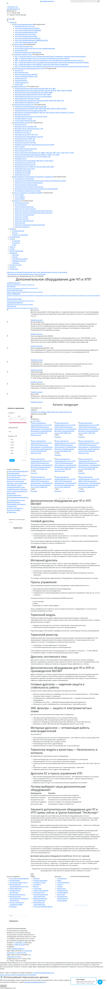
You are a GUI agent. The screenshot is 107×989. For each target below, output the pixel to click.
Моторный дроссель (21, 72)
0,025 (12, 447)
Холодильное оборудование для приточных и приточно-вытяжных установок (40, 181)
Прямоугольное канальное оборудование (29, 183)
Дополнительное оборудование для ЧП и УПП (29, 68)
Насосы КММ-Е (20, 197)
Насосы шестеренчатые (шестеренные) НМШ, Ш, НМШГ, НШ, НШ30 (37, 155)
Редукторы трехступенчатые (24, 221)
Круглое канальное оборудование (26, 185)
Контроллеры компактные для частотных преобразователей (35, 48)
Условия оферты (62, 892)
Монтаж (15, 233)
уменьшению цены (65, 412)
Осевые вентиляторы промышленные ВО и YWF (30, 110)
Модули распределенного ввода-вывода (28, 52)
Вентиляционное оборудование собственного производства (34, 177)
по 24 (36, 421)
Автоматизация (19, 44)
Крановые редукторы (22, 203)
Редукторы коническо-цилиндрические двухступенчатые (33, 211)
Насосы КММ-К (20, 199)
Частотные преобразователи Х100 (26, 32)
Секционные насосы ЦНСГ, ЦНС (25, 163)
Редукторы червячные (22, 227)
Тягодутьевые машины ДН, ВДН (25, 121)
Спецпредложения (63, 882)
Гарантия (36, 878)
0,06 (12, 453)
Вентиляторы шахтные (22, 114)
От (9, 416)
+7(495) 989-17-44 (12, 7)
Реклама (15, 257)
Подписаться (17, 528)
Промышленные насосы (22, 123)
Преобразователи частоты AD (25, 26)
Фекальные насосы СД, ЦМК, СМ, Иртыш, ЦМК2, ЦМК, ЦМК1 (34, 167)
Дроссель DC (19, 70)
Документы (16, 243)
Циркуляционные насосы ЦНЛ (25, 169)
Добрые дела (14, 269)
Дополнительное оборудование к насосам (29, 137)
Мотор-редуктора (20, 205)
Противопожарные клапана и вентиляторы (29, 187)
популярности (35, 412)
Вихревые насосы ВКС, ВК (23, 131)
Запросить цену (36, 435)
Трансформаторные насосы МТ (25, 165)
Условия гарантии (18, 231)
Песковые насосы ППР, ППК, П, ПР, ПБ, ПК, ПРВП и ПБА (32, 157)
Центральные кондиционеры (24, 179)
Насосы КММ (19, 195)
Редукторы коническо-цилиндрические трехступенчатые (33, 213)
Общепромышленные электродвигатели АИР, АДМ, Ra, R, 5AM (35, 88)
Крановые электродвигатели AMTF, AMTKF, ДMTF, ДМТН (33, 94)
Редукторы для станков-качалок (25, 209)
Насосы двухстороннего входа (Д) (26, 149)
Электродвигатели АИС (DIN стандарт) (27, 98)
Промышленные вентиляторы (24, 104)
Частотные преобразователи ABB (26, 36)
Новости (12, 247)
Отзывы (12, 249)
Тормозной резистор (22, 82)
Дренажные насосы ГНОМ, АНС (25, 139)
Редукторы (17, 201)
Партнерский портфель (20, 259)
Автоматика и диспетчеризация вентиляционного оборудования (36, 189)
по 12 (32, 421)
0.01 (12, 439)
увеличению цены (53, 412)
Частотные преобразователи (23, 24)
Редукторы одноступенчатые (24, 215)
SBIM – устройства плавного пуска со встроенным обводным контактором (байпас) (42, 58)
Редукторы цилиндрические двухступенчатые (30, 225)
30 (68, 498)
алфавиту (43, 412)
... (66, 498)
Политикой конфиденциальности (35, 982)
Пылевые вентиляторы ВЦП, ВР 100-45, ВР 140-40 (31, 116)
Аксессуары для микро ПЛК (24, 46)
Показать (12, 460)
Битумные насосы (21, 125)
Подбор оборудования (40, 890)
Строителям (37, 888)
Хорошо (3, 986)
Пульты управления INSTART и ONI (26, 76)
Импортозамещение (16, 251)
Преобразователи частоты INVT (25, 34)
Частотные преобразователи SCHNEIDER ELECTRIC (31, 40)
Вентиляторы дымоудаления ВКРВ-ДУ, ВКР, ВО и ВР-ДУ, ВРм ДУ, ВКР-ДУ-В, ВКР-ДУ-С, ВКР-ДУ (44, 112)
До (19, 416)
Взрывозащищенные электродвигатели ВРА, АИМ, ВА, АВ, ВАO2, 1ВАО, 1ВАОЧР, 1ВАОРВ (43, 90)
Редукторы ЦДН (20, 223)
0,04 (12, 450)
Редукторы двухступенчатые (24, 207)
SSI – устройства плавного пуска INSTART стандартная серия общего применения (41, 64)
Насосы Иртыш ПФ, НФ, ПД (23, 151)
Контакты (13, 267)
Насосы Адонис (20, 147)
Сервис (12, 229)
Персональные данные (7, 975)
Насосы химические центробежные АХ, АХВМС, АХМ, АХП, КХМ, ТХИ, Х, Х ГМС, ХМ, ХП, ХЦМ (44, 153)
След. (71, 498)
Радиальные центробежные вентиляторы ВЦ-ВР (31, 106)
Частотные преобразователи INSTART (27, 28)
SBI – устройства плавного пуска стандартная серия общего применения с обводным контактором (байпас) (50, 56)
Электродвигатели (20, 86)
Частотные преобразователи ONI (26, 42)
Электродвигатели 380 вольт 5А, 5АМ (27, 102)
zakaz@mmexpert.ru (47, 1)
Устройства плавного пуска (23, 54)
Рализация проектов (19, 261)
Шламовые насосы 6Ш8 (23, 171)
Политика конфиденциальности (43, 973)
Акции (14, 245)
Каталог (12, 22)
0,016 (12, 445)
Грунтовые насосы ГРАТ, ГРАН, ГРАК (26, 135)
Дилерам (13, 253)
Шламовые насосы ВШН (23, 173)
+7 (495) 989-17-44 (19, 943)
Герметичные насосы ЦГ (23, 133)
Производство (62, 878)
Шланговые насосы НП (22, 175)
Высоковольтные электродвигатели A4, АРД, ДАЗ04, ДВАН (33, 92)
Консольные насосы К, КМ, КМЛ (25, 143)
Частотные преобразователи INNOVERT (28, 30)
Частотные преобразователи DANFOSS (27, 38)
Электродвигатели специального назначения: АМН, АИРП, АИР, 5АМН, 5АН (39, 100)
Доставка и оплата (16, 265)
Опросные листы (38, 892)
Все (39, 421)
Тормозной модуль (21, 80)
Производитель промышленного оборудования (62, 898)
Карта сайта (61, 894)
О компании (16, 241)
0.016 (12, 442)
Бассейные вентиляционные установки (28, 191)
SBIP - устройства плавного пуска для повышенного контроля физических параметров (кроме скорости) (49, 60)
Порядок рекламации (40, 880)
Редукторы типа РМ (21, 217)
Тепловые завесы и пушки (23, 119)
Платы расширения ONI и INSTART (26, 74)
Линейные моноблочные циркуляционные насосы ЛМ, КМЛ (34, 145)
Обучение (15, 255)
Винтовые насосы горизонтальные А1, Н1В (29, 129)
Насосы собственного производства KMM (28, 193)
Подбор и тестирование (20, 235)
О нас (12, 239)
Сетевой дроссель (21, 78)
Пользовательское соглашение (25, 975)
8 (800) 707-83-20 (19, 945)
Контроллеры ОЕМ (21, 50)
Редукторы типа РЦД (21, 219)
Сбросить (24, 460)
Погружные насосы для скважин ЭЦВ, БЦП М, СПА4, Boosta (34, 161)
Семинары (15, 263)
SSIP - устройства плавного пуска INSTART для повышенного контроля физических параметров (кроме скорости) (52, 66)
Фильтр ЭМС (19, 84)
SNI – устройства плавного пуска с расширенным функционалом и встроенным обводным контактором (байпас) (52, 62)
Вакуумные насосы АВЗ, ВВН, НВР (26, 127)
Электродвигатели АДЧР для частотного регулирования (33, 96)
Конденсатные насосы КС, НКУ (25, 141)
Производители (15, 237)
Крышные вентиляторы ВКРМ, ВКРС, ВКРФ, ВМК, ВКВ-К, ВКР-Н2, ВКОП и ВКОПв (40, 108)
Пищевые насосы (20, 159)
